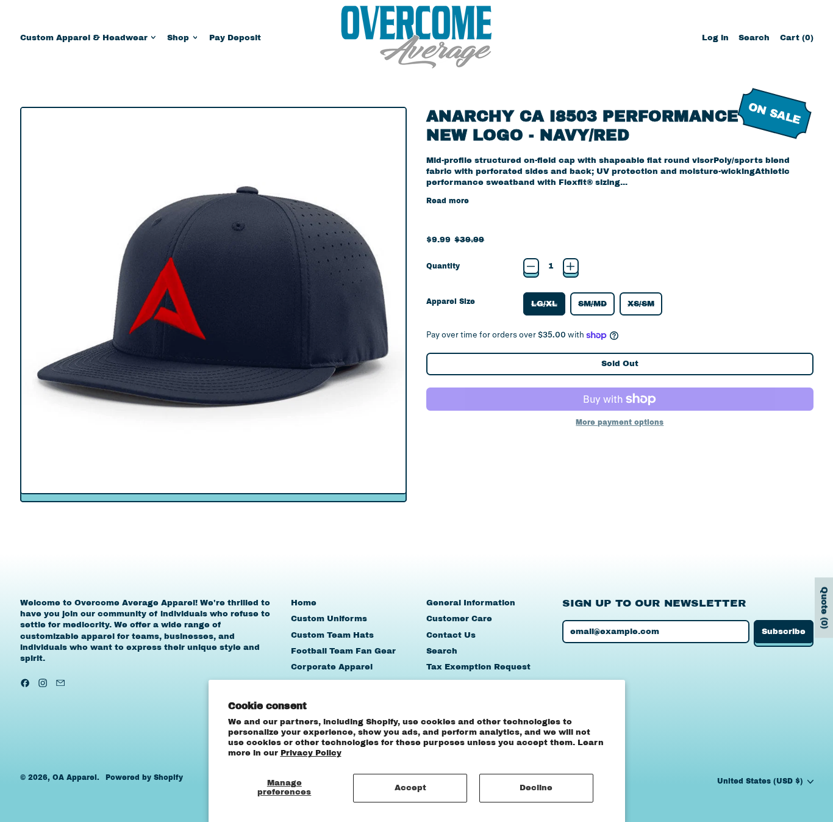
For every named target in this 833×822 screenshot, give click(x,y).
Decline (536, 788)
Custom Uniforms (329, 619)
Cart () (796, 41)
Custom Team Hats (332, 635)
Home (303, 603)
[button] (754, 37)
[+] (571, 266)
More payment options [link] (619, 422)
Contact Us (451, 635)
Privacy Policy (311, 753)
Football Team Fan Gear (343, 651)
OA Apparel (74, 777)
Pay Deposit (235, 38)
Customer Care (459, 619)
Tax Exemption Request (478, 667)
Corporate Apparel (332, 667)
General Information (470, 603)
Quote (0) (824, 607)
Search (441, 651)
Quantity (443, 266)
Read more (447, 200)
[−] (531, 266)
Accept (410, 788)
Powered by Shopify (144, 777)
